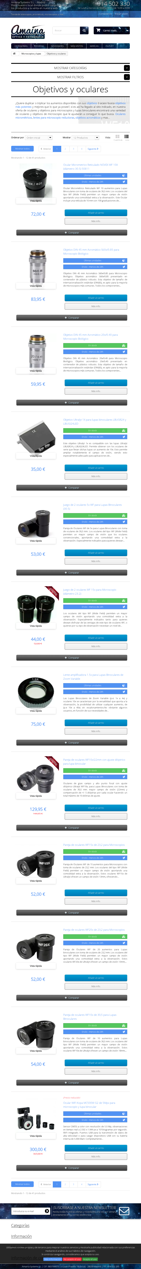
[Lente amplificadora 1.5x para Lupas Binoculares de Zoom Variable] (36, 694)
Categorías (21, 46)
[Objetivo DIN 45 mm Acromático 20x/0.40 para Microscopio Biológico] (36, 354)
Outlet (110, 46)
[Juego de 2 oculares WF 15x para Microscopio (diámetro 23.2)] (36, 609)
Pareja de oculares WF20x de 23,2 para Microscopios (94, 929)
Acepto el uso (90, 1259)
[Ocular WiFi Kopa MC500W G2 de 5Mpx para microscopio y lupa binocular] (36, 1119)
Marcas (94, 46)
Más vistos (77, 46)
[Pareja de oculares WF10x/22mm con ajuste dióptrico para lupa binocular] (36, 779)
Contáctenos (105, 13)
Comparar (73, 232)
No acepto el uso (72, 1259)
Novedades (57, 46)
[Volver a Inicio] (15, 53)
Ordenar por (17, 137)
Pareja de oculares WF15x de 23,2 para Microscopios (94, 844)
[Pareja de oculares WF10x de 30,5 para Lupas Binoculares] (36, 1034)
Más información (52, 1259)
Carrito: (110, 30)
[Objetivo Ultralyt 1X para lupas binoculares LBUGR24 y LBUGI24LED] (36, 439)
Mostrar (67, 137)
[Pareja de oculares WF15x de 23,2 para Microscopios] (36, 864)
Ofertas (39, 46)
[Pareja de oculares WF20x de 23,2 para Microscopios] (36, 949)
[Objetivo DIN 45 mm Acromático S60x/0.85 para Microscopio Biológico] (36, 269)
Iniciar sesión (121, 13)
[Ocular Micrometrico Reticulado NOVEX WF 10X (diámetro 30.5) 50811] (36, 184)
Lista (127, 140)
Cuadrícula (118, 140)
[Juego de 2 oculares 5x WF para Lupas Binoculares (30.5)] (36, 524)
